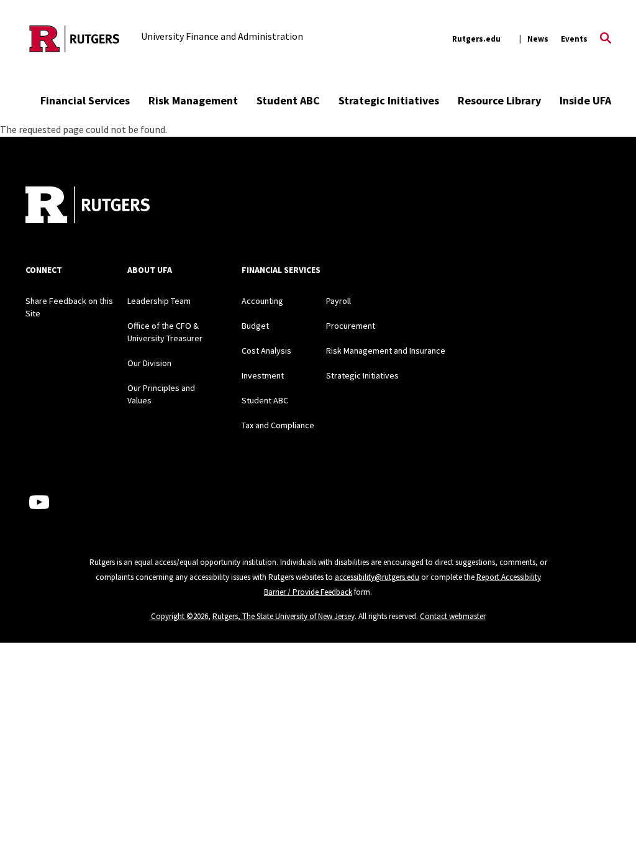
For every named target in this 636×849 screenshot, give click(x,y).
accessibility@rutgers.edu (377, 577)
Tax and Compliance (278, 425)
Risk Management (193, 100)
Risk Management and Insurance (385, 350)
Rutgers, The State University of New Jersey (283, 616)
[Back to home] (87, 206)
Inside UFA (585, 100)
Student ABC (288, 100)
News (537, 39)
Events (574, 39)
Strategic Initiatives (388, 100)
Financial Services (85, 100)
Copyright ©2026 (179, 616)
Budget (255, 325)
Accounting (262, 300)
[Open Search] (605, 39)
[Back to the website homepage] (74, 38)
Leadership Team (159, 300)
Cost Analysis (266, 350)
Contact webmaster (453, 616)
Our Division (149, 363)
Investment (263, 375)
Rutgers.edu (476, 39)
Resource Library (499, 100)
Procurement (350, 325)
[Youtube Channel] (39, 502)
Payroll (338, 300)
